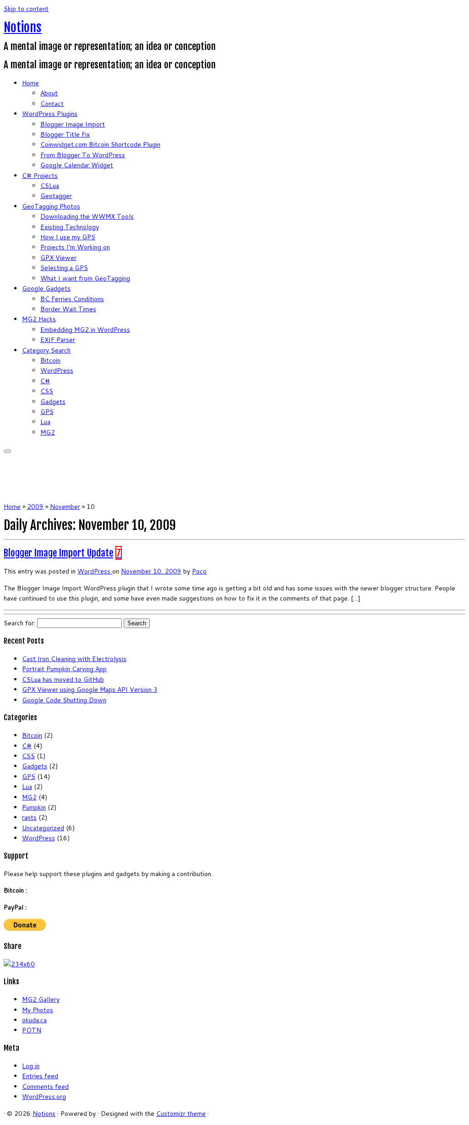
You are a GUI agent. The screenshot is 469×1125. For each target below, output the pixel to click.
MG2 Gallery (41, 999)
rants (29, 817)
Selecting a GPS (64, 267)
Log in (30, 1065)
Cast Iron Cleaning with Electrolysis (74, 658)
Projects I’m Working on (75, 247)
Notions (23, 27)
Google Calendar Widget (76, 165)
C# (45, 381)
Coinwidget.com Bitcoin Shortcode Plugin (100, 144)
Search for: (19, 623)
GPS (47, 411)
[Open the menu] (7, 451)
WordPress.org (44, 1096)
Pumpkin (34, 807)
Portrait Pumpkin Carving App (64, 668)
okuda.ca (34, 1020)
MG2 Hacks (39, 319)
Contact (52, 103)
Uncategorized (43, 828)
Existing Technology (69, 227)
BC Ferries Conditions (72, 298)
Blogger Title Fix (65, 134)
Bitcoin (50, 360)
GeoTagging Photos (51, 206)
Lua (45, 421)
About (49, 93)
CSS (46, 391)
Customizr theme (181, 1113)
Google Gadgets (46, 288)
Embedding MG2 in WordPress (85, 329)
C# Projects (40, 175)
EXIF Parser (57, 339)
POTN (31, 1030)
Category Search (46, 350)
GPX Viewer (58, 257)
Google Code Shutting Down (64, 700)
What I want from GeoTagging (85, 278)
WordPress (56, 370)
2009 (35, 506)
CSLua (49, 185)
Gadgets (52, 401)
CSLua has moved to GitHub (63, 679)
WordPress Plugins (49, 113)
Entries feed (40, 1076)
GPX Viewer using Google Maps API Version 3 (90, 689)
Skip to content (26, 8)
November (65, 506)
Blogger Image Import (72, 124)
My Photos (37, 1010)
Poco (199, 571)
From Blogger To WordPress (82, 155)
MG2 (47, 432)
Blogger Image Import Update (58, 553)
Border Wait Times (68, 309)
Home (30, 83)
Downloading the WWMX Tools (87, 216)
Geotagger (56, 195)
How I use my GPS (67, 237)
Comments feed (45, 1086)
